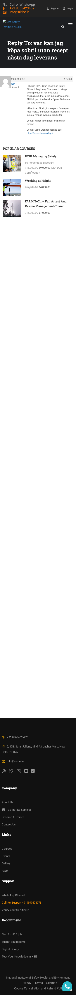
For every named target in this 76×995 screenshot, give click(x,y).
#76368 (68, 79)
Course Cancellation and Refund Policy (39, 988)
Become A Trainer (13, 817)
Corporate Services (20, 809)
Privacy (26, 983)
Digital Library (10, 949)
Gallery (6, 863)
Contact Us (9, 824)
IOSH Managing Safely (41, 156)
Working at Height (38, 180)
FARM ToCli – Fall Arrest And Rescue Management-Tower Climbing (45, 206)
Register (55, 8)
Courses (7, 848)
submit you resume (13, 941)
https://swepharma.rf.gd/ (40, 133)
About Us (7, 802)
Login (70, 8)
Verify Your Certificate (15, 910)
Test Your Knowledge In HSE (19, 956)
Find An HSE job (12, 934)
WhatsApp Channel (13, 895)
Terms (39, 983)
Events (6, 856)
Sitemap (51, 983)
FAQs (5, 871)
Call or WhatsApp (22, 4)
